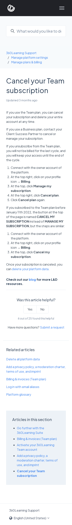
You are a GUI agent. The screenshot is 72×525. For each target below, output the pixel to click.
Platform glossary (18, 394)
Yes (29, 309)
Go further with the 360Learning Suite (30, 430)
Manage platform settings (29, 57)
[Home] (11, 8)
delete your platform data (30, 269)
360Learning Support (21, 53)
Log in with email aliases (22, 387)
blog (32, 279)
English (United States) (30, 518)
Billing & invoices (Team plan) (26, 379)
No (42, 309)
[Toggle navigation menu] (62, 8)
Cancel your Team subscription (31, 473)
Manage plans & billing (26, 62)
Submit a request (52, 327)
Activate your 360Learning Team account (35, 447)
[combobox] (36, 31)
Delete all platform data (23, 359)
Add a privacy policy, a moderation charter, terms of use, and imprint (35, 369)
